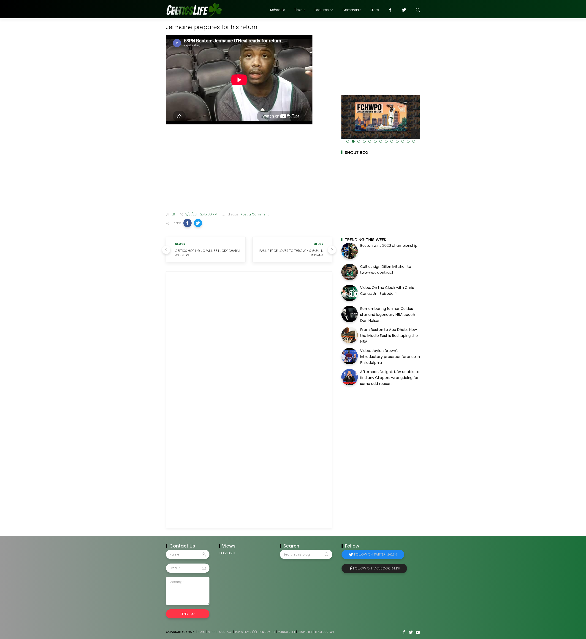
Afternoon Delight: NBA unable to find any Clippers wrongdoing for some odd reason (389, 377)
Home (201, 632)
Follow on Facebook (376, 568)
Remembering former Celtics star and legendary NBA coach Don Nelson (387, 314)
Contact (226, 632)
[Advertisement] (249, 172)
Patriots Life (286, 632)
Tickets (299, 10)
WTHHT (212, 632)
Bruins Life (305, 632)
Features (322, 10)
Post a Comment (254, 214)
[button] (187, 223)
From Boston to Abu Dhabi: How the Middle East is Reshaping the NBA (389, 335)
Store (374, 10)
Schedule (277, 10)
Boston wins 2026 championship (389, 245)
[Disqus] (249, 338)
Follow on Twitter (375, 554)
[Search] (417, 10)
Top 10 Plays (243, 632)
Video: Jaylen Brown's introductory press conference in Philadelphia (390, 356)
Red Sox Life (267, 632)
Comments (351, 10)
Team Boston (324, 632)
